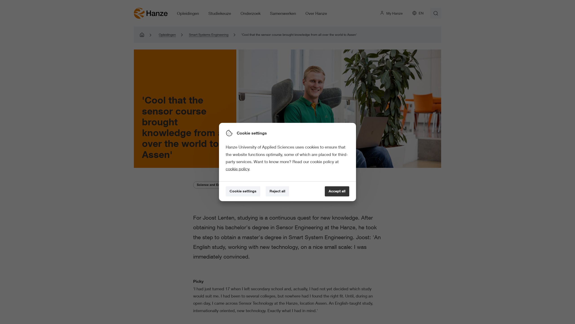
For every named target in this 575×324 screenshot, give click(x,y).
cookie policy (237, 168)
